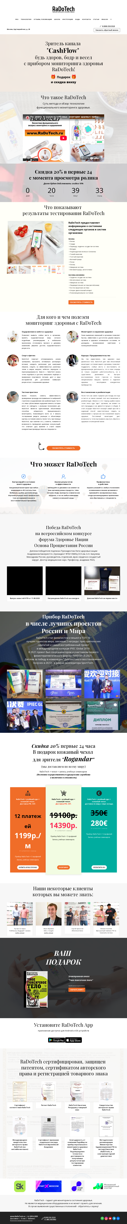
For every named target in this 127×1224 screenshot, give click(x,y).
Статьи (96, 19)
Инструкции (68, 19)
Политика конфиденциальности (21, 1220)
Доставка (14, 1218)
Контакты (86, 19)
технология (26, 19)
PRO (16, 19)
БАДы (77, 19)
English (105, 19)
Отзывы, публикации (43, 19)
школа (57, 19)
